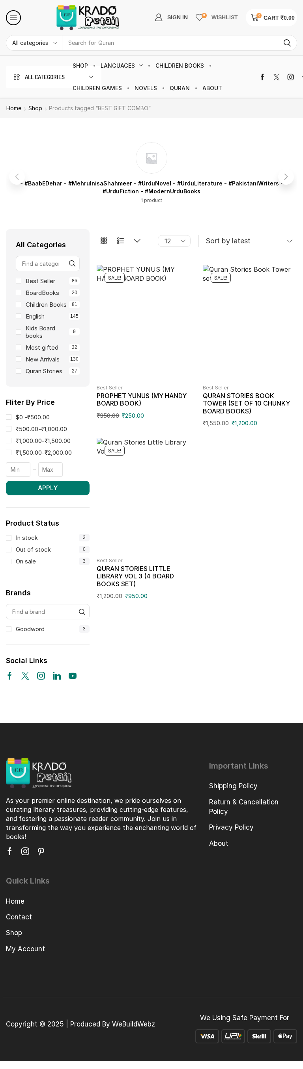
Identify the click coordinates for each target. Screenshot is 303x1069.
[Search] (287, 42)
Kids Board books (51, 331)
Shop (35, 108)
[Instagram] (291, 77)
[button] (13, 17)
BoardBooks (51, 292)
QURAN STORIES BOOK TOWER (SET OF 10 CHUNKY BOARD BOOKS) (246, 403)
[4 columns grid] (104, 241)
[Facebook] (262, 77)
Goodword (51, 629)
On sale (51, 561)
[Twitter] (276, 77)
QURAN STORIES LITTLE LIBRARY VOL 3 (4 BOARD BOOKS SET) (135, 576)
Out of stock (51, 549)
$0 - (33, 417)
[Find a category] (72, 263)
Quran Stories (51, 371)
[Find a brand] (82, 611)
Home (13, 108)
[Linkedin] (57, 676)
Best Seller (51, 281)
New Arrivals (52, 359)
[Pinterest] (41, 851)
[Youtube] (73, 676)
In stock (51, 537)
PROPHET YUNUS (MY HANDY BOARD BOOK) (142, 399)
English (52, 316)
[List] (120, 241)
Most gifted (51, 347)
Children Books (51, 304)
